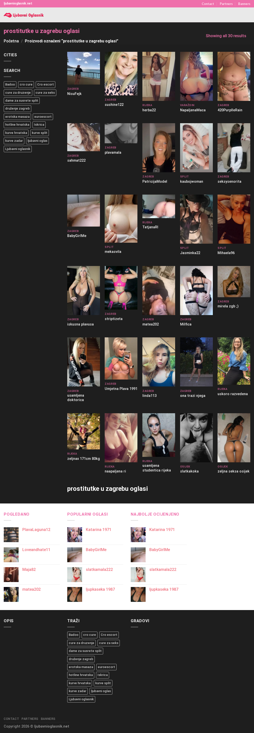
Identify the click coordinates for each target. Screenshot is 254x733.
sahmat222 (76, 160)
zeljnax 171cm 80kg (83, 459)
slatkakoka (189, 471)
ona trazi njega (192, 396)
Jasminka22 (190, 253)
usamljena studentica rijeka (156, 468)
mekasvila (113, 252)
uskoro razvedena (233, 394)
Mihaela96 (226, 253)
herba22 (149, 110)
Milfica (185, 324)
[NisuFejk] (83, 68)
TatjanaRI (150, 227)
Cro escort (45, 84)
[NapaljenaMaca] (196, 76)
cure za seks (45, 92)
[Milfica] (196, 290)
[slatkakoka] (196, 437)
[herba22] (158, 76)
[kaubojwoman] (196, 147)
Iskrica (39, 124)
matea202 (150, 324)
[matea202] (158, 290)
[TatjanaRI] (158, 206)
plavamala (113, 152)
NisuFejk (74, 94)
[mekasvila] (121, 219)
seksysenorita (229, 181)
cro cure (26, 84)
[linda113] (158, 361)
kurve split (39, 133)
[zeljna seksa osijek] (234, 437)
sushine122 (114, 105)
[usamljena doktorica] (83, 361)
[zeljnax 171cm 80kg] (83, 431)
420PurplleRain (230, 110)
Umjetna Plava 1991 (121, 389)
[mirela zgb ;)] (234, 281)
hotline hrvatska (17, 124)
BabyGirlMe (76, 236)
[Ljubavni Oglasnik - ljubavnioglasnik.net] (24, 15)
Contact (208, 4)
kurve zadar (14, 141)
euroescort (43, 116)
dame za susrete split (21, 100)
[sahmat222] (83, 137)
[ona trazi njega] (196, 361)
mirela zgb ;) (228, 306)
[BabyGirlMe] (83, 211)
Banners (244, 4)
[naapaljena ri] (121, 437)
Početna (11, 41)
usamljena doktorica (75, 397)
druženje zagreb (17, 108)
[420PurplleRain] (234, 76)
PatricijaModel (154, 181)
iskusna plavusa (80, 324)
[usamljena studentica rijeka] (158, 435)
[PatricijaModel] (158, 147)
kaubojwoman (191, 181)
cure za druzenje (18, 92)
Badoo (10, 84)
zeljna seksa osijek (234, 471)
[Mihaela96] (234, 219)
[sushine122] (121, 73)
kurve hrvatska (16, 133)
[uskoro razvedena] (234, 361)
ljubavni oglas (37, 141)
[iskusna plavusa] (83, 290)
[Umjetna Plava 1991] (121, 358)
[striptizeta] (121, 288)
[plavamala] (121, 133)
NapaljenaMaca (193, 110)
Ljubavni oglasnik (17, 149)
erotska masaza (17, 116)
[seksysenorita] (234, 147)
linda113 (149, 396)
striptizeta (114, 319)
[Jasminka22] (196, 219)
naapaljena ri (115, 471)
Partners (226, 4)
